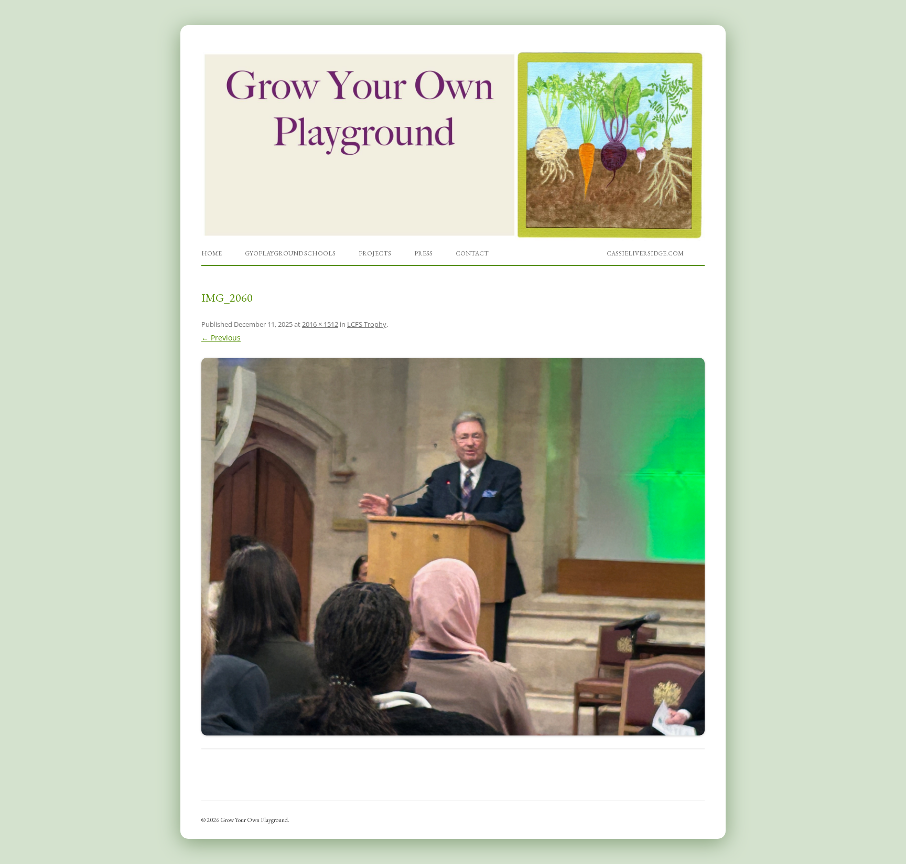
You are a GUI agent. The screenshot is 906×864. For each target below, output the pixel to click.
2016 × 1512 (320, 324)
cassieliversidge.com (645, 253)
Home (211, 253)
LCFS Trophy (366, 324)
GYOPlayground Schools (290, 253)
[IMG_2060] (453, 546)
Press (423, 253)
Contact (472, 253)
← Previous (221, 338)
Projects (375, 253)
